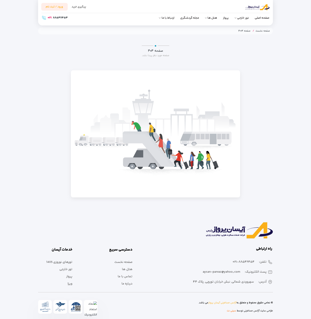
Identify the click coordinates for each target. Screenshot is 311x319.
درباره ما (126, 283)
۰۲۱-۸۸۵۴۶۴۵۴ (244, 261)
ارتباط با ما (168, 18)
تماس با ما (125, 276)
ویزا (69, 283)
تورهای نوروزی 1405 (59, 262)
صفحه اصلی (262, 18)
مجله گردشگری (189, 18)
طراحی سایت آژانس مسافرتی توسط (254, 311)
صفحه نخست (263, 31)
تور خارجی (243, 18)
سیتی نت (231, 311)
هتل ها (212, 18)
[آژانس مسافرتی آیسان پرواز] (251, 9)
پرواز (226, 18)
